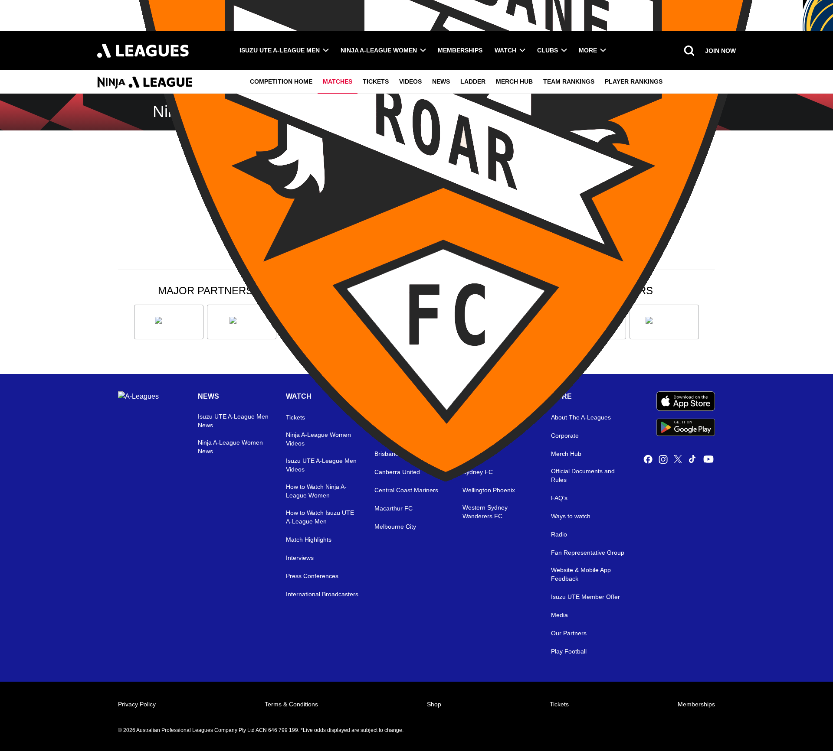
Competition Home (281, 81)
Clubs (547, 50)
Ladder (472, 81)
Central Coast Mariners (406, 490)
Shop (434, 704)
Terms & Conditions (291, 704)
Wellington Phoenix (488, 490)
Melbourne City (395, 526)
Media (559, 614)
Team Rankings (568, 81)
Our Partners (569, 633)
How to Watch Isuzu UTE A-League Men (320, 517)
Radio (559, 534)
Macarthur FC (393, 508)
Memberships (460, 50)
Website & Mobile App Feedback (581, 574)
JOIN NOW (720, 50)
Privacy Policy (137, 704)
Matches (337, 81)
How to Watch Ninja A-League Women (316, 491)
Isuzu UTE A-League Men (279, 50)
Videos (410, 81)
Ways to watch (570, 516)
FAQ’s (559, 497)
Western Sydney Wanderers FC (485, 512)
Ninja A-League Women (379, 50)
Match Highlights (308, 539)
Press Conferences (312, 575)
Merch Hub (514, 81)
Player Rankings (633, 81)
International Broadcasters (322, 594)
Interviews (300, 557)
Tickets (376, 81)
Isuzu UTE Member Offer (585, 596)
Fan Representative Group (587, 552)
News (441, 81)
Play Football (569, 651)
